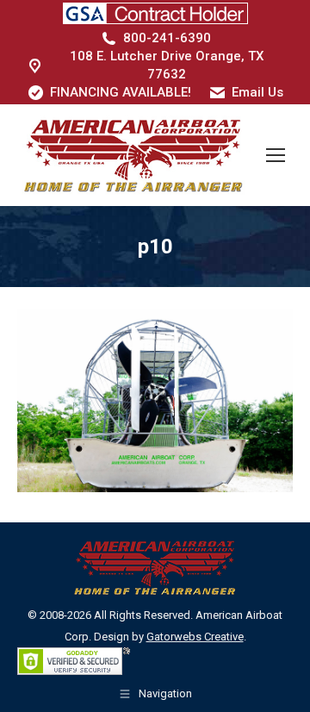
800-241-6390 (167, 38)
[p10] (155, 400)
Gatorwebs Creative (195, 636)
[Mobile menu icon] (275, 155)
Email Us (257, 92)
